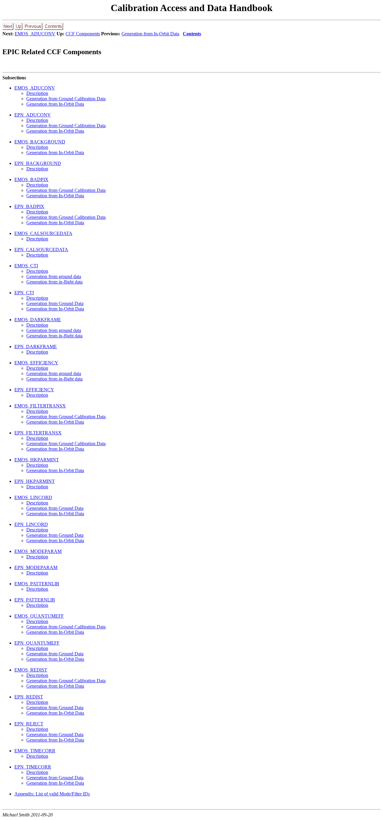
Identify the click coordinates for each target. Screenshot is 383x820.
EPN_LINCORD (31, 524)
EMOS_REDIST (30, 669)
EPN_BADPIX (29, 206)
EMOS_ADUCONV (35, 33)
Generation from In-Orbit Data (150, 33)
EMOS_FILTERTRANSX (40, 405)
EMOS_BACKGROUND (39, 141)
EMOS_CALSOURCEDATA (43, 233)
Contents (192, 33)
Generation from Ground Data (54, 303)
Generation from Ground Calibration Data (66, 98)
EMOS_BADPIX (31, 179)
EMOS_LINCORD (33, 497)
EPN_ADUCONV (32, 114)
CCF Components (83, 33)
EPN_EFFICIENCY (34, 389)
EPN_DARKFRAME (35, 346)
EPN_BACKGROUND (37, 163)
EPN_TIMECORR (32, 766)
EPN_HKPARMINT (34, 481)
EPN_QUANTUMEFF (37, 642)
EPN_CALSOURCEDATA (41, 249)
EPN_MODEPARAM (35, 567)
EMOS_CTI (26, 265)
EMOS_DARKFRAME (37, 319)
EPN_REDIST (28, 696)
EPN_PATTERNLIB (34, 599)
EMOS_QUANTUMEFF (39, 616)
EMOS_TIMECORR (34, 750)
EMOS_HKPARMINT (36, 459)
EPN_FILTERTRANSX (38, 432)
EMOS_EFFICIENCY (36, 362)
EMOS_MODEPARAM (38, 551)
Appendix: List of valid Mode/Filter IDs (52, 793)
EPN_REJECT (28, 723)
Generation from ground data (53, 276)
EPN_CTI (24, 292)
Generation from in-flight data (54, 281)
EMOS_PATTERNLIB (36, 583)
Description (37, 93)
